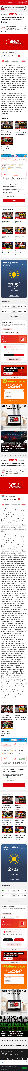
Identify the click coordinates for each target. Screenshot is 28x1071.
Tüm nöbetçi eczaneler (13, 359)
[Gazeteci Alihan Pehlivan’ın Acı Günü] (7, 144)
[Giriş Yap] (22, 2)
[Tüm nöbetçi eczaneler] (17, 332)
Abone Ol (14, 200)
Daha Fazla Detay (14, 295)
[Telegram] (22, 1059)
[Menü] (2, 2)
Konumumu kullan (9, 332)
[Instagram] (13, 1059)
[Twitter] (8, 1059)
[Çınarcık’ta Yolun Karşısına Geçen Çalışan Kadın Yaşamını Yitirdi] (7, 248)
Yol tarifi (19, 354)
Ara (9, 354)
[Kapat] (26, 1062)
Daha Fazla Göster (14, 316)
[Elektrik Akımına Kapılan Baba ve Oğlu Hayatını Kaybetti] (20, 248)
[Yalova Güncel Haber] (10, 2)
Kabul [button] (24, 1068)
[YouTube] (18, 1059)
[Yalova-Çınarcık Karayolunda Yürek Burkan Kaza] (20, 234)
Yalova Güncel (10, 26)
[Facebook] (3, 1059)
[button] (19, 2)
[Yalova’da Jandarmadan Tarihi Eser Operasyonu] (21, 128)
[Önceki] (2, 441)
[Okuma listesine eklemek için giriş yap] (19, 56)
